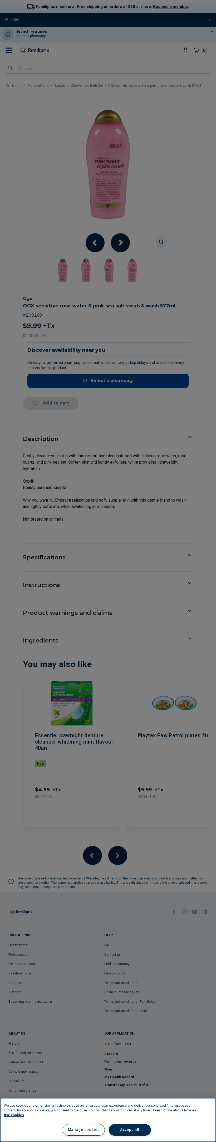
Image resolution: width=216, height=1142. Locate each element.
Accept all (129, 1129)
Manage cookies (83, 1129)
